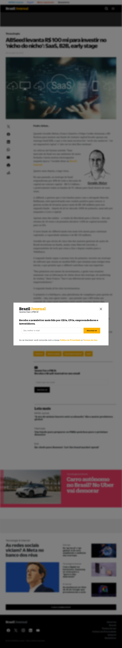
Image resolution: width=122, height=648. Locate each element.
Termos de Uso (90, 340)
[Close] (101, 309)
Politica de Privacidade (70, 340)
